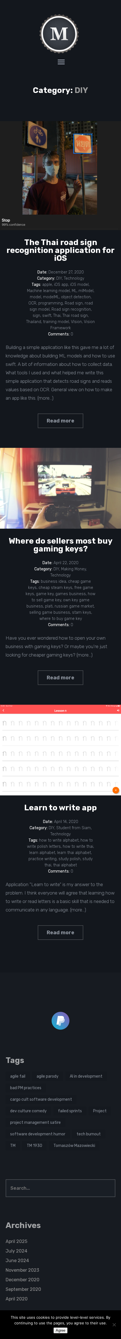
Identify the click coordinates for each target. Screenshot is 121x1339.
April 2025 (16, 1241)
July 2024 (16, 1251)
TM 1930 (34, 1145)
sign (36, 315)
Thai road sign (75, 315)
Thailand (33, 321)
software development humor (37, 1134)
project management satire (35, 1122)
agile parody (48, 1076)
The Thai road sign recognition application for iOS (60, 250)
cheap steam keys (55, 587)
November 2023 (22, 1270)
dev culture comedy (28, 1111)
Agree (60, 1330)
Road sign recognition (71, 309)
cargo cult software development (41, 1099)
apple (47, 284)
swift (46, 315)
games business (70, 593)
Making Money (73, 569)
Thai (56, 315)
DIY (59, 278)
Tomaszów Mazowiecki (74, 1145)
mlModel (86, 290)
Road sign (74, 303)
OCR (32, 303)
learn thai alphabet (74, 852)
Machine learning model (48, 290)
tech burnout (89, 1134)
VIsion (76, 321)
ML (74, 290)
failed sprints (70, 1111)
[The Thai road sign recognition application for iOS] (60, 175)
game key (44, 593)
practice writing (42, 859)
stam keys (81, 612)
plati (49, 606)
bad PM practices (25, 1088)
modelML (51, 297)
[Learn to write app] (60, 750)
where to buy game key (60, 618)
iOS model (79, 284)
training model (56, 321)
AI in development (86, 1076)
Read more (60, 421)
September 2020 (23, 1289)
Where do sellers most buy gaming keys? (61, 544)
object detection (76, 297)
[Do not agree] (114, 1324)
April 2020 (17, 1299)
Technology (74, 278)
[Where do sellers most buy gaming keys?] (60, 488)
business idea (53, 581)
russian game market (74, 606)
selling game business (49, 612)
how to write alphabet (59, 840)
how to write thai (78, 846)
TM (12, 1145)
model (35, 297)
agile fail (17, 1076)
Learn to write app (60, 807)
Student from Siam (73, 828)
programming (50, 303)
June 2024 (17, 1260)
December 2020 (22, 1279)
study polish (69, 859)
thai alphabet (65, 865)
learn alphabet (42, 852)
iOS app (61, 284)
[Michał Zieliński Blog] (60, 34)
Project (100, 1111)
